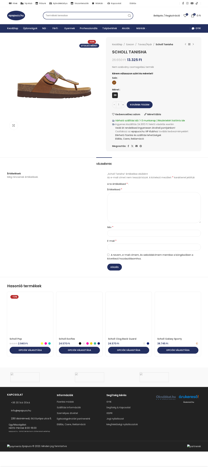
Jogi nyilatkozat (115, 418)
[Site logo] (16, 15)
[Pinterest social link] (141, 146)
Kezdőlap (117, 44)
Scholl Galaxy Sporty (169, 338)
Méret (115, 89)
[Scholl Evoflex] (79, 315)
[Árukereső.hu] (188, 397)
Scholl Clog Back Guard (122, 338)
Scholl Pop (16, 338)
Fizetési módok (65, 401)
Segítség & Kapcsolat (118, 407)
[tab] (104, 162)
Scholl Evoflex (67, 338)
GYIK (108, 401)
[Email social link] (136, 146)
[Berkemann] (168, 377)
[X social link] (132, 146)
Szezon (130, 44)
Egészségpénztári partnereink (73, 418)
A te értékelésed (117, 184)
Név (110, 227)
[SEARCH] (129, 15)
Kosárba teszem (139, 104)
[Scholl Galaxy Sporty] (177, 315)
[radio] (114, 83)
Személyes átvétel (67, 413)
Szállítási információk (69, 407)
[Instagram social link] (187, 3)
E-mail (112, 241)
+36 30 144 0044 (20, 402)
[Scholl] (104, 377)
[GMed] (39, 377)
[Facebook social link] (183, 3)
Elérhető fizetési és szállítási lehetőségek (138, 135)
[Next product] (193, 44)
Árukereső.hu (188, 402)
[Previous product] (185, 44)
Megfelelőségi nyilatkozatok (122, 424)
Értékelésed (114, 189)
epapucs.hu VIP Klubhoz (144, 131)
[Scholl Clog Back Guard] (128, 315)
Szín (114, 78)
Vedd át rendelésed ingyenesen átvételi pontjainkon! (145, 127)
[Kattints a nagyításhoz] (14, 126)
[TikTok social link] (197, 3)
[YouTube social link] (192, 3)
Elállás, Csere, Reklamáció (129, 138)
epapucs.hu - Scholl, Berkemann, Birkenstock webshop (29, 431)
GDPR (109, 413)
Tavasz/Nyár (145, 44)
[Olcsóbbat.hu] (166, 397)
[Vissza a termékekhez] (189, 44)
